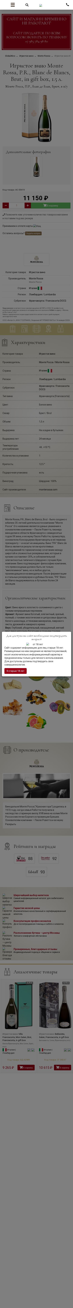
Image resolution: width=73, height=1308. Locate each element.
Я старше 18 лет (15, 671)
